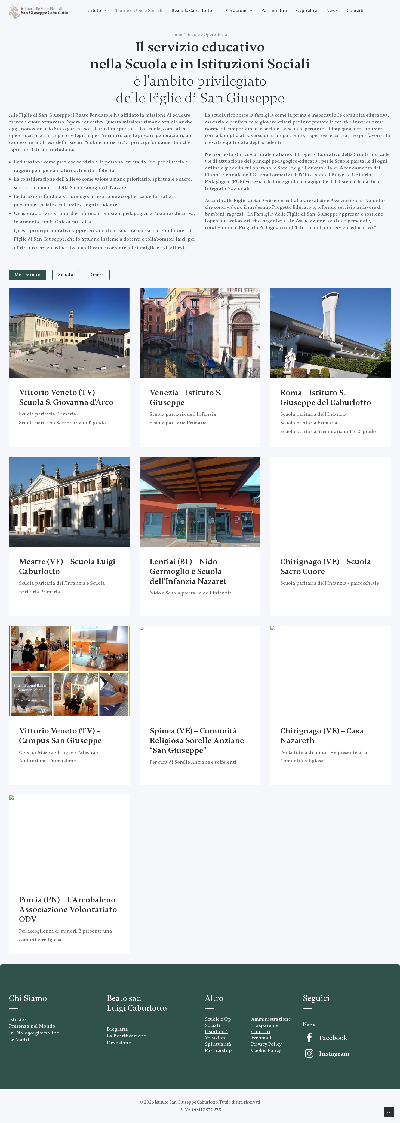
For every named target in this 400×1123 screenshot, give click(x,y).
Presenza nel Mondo (32, 1026)
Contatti (355, 10)
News (332, 10)
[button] (69, 333)
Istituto (93, 10)
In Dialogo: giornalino (34, 1033)
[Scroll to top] (389, 1111)
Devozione (119, 1043)
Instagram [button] (334, 1054)
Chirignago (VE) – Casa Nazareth (322, 736)
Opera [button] (97, 275)
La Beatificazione (126, 1036)
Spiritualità (218, 1044)
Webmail (261, 1038)
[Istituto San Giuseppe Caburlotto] (39, 10)
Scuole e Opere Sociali (139, 10)
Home (176, 34)
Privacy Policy (266, 1044)
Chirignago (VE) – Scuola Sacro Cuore (325, 566)
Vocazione (237, 10)
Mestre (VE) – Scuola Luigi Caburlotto (67, 566)
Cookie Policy (266, 1050)
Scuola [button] (65, 275)
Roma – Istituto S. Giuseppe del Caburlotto (325, 398)
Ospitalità (306, 10)
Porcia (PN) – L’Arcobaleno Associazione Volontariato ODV (68, 909)
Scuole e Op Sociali (218, 1022)
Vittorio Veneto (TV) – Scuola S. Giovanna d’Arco (66, 397)
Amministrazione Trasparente (271, 1022)
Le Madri (19, 1040)
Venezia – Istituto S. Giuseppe (185, 398)
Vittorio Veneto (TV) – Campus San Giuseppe (60, 736)
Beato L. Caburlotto (191, 10)
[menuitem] (96, 10)
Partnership (274, 10)
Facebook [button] (333, 1038)
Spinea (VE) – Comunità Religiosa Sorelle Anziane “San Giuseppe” (197, 740)
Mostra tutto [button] (28, 275)
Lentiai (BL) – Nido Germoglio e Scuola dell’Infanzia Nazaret (188, 571)
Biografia (117, 1029)
